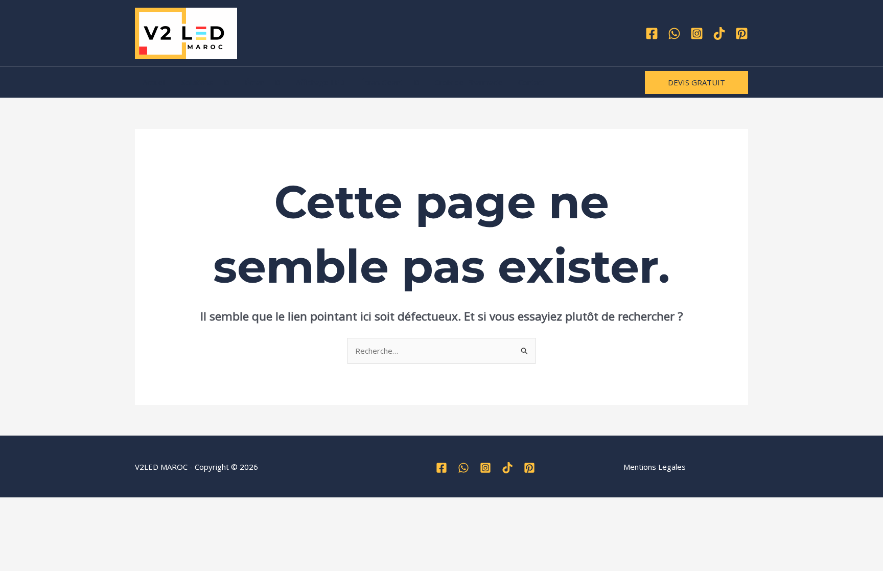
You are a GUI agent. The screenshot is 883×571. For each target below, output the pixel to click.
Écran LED (263, 82)
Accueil (154, 82)
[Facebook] (651, 33)
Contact (531, 82)
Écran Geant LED (390, 82)
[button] (696, 82)
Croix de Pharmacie (469, 82)
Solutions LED (205, 82)
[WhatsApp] (674, 33)
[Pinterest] (741, 33)
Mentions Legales (654, 467)
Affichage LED (320, 82)
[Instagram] (696, 33)
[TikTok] (719, 33)
